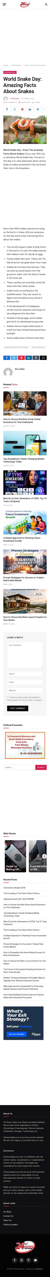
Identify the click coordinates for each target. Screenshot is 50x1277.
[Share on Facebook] (7, 109)
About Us (7, 1220)
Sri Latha (15, 99)
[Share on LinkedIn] (29, 109)
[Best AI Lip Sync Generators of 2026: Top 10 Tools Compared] (25, 482)
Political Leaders (10, 1225)
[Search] (46, 4)
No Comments (11, 102)
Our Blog (7, 1212)
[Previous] (5, 856)
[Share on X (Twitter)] (14, 109)
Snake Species (38, 347)
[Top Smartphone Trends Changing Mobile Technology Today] (25, 443)
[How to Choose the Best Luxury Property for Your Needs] (25, 601)
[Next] (44, 856)
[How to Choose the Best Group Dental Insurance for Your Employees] (25, 403)
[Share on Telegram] (37, 109)
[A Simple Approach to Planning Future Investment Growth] (25, 522)
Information (9, 72)
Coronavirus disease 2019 (14, 888)
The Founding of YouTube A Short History (21, 893)
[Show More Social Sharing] (44, 109)
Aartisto (39, 1269)
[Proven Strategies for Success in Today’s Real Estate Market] (25, 562)
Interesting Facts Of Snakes (17, 347)
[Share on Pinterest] (22, 109)
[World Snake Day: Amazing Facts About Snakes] (25, 130)
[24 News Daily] (25, 4)
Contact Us (8, 1216)
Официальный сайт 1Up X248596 (18, 899)
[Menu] (4, 4)
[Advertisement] (25, 36)
